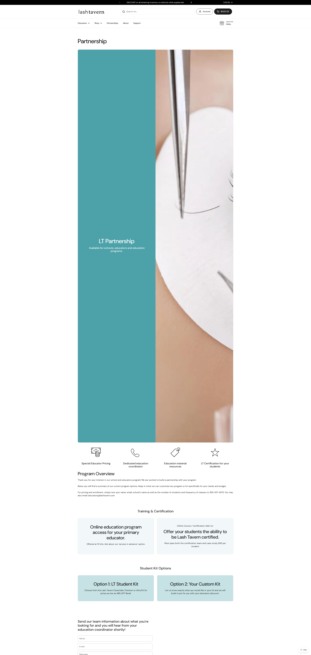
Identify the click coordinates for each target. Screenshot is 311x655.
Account (206, 11)
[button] (223, 11)
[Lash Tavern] (91, 11)
